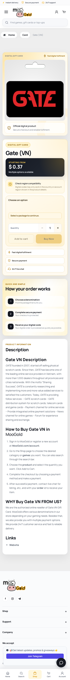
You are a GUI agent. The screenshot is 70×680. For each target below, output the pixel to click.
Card (25, 34)
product (27, 464)
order (40, 487)
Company (7, 632)
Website (14, 545)
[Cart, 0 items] (64, 11)
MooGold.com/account (25, 445)
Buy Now (49, 238)
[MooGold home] (22, 12)
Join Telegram (35, 656)
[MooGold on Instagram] (12, 599)
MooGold (14, 434)
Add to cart (21, 238)
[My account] (56, 11)
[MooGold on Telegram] (19, 599)
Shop (5, 611)
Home (11, 34)
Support (6, 621)
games (26, 455)
